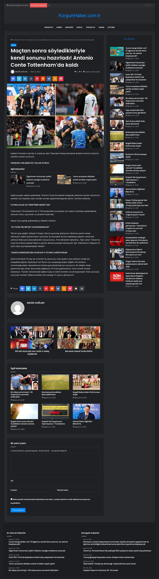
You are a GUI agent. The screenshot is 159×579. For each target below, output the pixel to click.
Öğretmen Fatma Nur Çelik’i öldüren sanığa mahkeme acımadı (38, 179)
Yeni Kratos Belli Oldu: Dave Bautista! (135, 122)
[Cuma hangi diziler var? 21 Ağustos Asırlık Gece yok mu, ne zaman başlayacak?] (117, 51)
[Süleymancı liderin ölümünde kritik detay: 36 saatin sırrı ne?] (117, 253)
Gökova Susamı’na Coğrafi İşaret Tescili (135, 213)
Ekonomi (69, 27)
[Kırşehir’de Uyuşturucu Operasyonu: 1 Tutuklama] (55, 411)
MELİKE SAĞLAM (21, 72)
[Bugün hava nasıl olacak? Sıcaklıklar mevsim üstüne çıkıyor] (24, 411)
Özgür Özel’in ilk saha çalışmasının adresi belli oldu (137, 264)
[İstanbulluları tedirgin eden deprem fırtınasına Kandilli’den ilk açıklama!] (117, 241)
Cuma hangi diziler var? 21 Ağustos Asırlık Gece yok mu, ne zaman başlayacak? (136, 52)
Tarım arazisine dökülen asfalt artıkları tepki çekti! (136, 89)
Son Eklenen (129, 39)
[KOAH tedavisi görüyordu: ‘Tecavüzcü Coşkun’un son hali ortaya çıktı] (117, 226)
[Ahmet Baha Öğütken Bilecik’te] (86, 411)
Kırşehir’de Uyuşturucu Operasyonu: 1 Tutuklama (53, 422)
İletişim (111, 27)
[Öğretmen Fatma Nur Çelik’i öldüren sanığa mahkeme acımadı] (17, 179)
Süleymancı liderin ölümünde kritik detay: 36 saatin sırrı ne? (136, 252)
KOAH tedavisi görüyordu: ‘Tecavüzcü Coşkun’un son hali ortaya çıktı (136, 227)
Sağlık (79, 27)
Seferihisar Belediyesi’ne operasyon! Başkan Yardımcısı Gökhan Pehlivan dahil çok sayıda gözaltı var (137, 278)
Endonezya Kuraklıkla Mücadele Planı (51, 393)
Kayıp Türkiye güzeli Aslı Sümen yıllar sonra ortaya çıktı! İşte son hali (137, 203)
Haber (59, 27)
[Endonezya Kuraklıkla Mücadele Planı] (55, 382)
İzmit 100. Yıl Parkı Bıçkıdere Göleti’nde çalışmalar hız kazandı (71, 5)
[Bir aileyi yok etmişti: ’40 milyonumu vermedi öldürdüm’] (24, 382)
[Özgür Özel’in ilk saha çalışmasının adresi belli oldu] (117, 264)
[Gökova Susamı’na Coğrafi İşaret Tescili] (117, 215)
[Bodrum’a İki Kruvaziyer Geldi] (117, 157)
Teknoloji (90, 27)
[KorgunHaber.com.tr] (79, 16)
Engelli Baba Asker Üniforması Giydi (86, 393)
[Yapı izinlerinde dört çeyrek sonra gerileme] (117, 113)
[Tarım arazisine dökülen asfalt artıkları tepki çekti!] (64, 179)
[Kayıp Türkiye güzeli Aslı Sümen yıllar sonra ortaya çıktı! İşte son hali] (117, 203)
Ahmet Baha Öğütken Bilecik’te (82, 422)
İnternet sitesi (62, 490)
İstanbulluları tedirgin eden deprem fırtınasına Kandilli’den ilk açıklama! (137, 240)
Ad (12, 481)
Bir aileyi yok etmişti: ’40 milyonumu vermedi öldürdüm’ (22, 394)
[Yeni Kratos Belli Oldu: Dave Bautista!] (117, 124)
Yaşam (101, 27)
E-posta (14, 490)
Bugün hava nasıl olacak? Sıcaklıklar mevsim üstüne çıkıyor (22, 423)
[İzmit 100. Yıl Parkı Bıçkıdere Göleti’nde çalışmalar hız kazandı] (117, 78)
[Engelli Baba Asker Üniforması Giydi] (86, 382)
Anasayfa (48, 27)
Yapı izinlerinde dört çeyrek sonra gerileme (136, 111)
